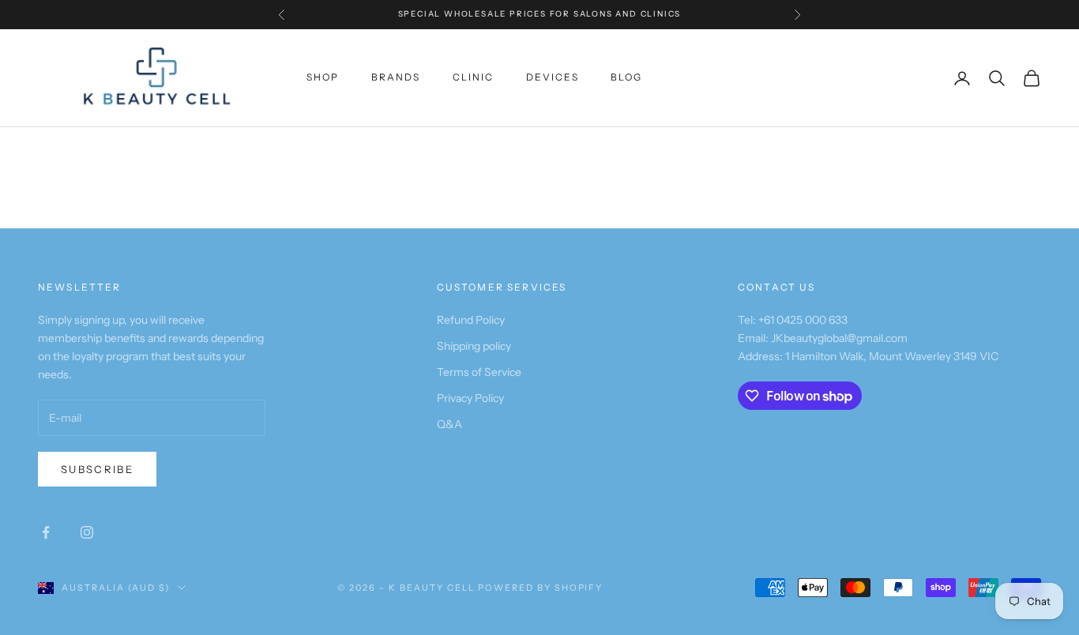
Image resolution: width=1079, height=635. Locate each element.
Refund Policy (471, 320)
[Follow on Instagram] (87, 532)
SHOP (323, 77)
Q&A (449, 424)
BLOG (627, 77)
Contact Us (777, 287)
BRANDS (396, 77)
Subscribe (97, 469)
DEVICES (552, 77)
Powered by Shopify (540, 587)
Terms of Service (479, 372)
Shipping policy (474, 346)
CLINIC (473, 77)
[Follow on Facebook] (46, 532)
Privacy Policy (470, 398)
